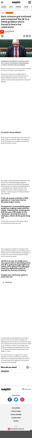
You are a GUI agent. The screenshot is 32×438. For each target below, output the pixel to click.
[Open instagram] (22, 399)
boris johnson (9, 12)
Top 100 (3, 6)
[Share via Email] (30, 36)
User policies (16, 408)
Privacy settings (16, 414)
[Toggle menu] (2, 2)
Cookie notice (16, 418)
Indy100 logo (16, 2)
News (11, 6)
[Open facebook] (10, 399)
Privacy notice (16, 411)
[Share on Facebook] (24, 36)
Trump (26, 6)
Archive (16, 421)
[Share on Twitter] (27, 36)
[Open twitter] (16, 399)
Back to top (28, 389)
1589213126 (8, 282)
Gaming (18, 6)
